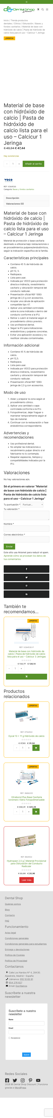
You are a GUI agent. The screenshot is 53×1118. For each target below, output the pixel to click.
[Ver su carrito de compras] (38, 9)
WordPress (20, 1087)
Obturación (27, 23)
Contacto (10, 915)
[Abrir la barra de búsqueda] (42, 9)
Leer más (26, 880)
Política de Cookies (15, 955)
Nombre (9, 524)
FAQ (7, 921)
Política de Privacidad (16, 960)
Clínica (17, 23)
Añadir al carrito (33, 163)
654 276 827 (15, 982)
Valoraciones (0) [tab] (15, 203)
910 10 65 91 (26, 979)
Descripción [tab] (12, 198)
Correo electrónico (14, 534)
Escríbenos (21, 986)
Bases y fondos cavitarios (23, 189)
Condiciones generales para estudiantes (26, 944)
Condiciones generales (17, 938)
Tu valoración (11, 509)
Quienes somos (13, 904)
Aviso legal (10, 932)
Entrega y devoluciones (17, 949)
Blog (7, 909)
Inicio (6, 20)
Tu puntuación (12, 504)
